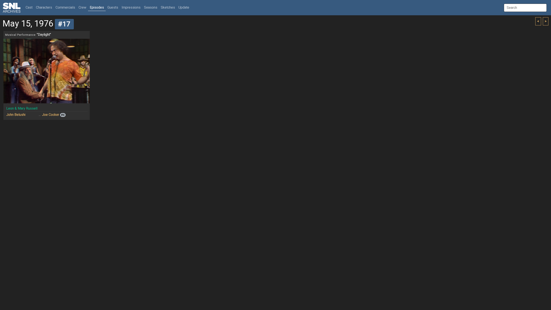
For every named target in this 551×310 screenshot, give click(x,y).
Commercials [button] (65, 7)
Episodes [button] (97, 7)
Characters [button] (44, 7)
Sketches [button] (168, 7)
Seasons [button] (150, 7)
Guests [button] (112, 7)
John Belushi (15, 114)
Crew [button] (82, 7)
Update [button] (183, 7)
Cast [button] (30, 7)
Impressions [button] (131, 7)
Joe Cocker (50, 114)
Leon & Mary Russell (21, 108)
